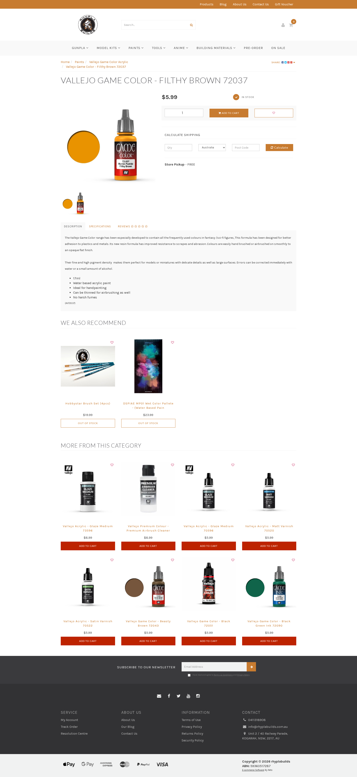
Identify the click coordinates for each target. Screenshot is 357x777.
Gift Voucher (284, 4)
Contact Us (261, 4)
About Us (239, 4)
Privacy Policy (243, 675)
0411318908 (256, 720)
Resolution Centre (74, 733)
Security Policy (192, 740)
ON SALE (278, 48)
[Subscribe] (251, 666)
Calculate (280, 147)
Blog (223, 4)
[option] (108, 140)
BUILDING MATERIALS (214, 48)
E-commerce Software (253, 770)
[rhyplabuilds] (88, 24)
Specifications (100, 226)
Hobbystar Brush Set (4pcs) (87, 403)
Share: (276, 62)
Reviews (124, 226)
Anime (180, 48)
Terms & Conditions (223, 675)
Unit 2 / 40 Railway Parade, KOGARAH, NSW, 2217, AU (265, 736)
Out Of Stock (88, 423)
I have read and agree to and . (221, 675)
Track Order (69, 727)
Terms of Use (191, 720)
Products (206, 4)
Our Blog (127, 727)
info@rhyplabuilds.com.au (267, 727)
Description (73, 226)
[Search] (191, 25)
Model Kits (107, 48)
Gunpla (79, 48)
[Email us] (159, 696)
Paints (135, 48)
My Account (69, 720)
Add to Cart (230, 112)
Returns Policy (192, 733)
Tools (157, 48)
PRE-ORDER (253, 48)
